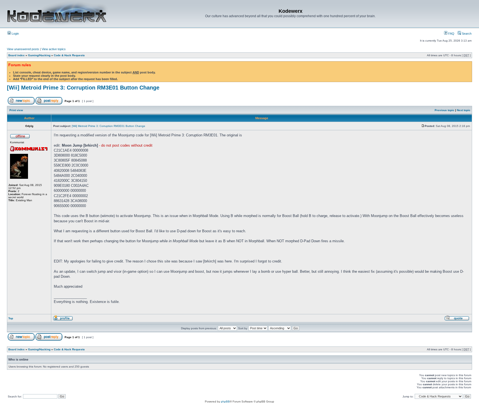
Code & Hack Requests (69, 55)
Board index (16, 55)
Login (15, 33)
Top (10, 318)
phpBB (225, 401)
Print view (16, 110)
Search (466, 33)
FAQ (450, 33)
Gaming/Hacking (39, 55)
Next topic (463, 110)
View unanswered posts (23, 49)
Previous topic (444, 110)
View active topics (54, 49)
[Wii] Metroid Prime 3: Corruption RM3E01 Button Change (83, 88)
